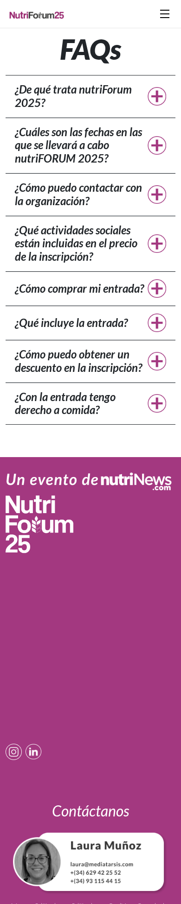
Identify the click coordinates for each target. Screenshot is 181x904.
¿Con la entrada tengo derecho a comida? (65, 403)
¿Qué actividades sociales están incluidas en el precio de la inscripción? (76, 243)
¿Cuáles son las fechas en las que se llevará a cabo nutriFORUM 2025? (78, 145)
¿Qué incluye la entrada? (71, 322)
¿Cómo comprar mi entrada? (79, 288)
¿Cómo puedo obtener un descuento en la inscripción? (78, 360)
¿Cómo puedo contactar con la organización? (78, 194)
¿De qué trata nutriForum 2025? (73, 95)
